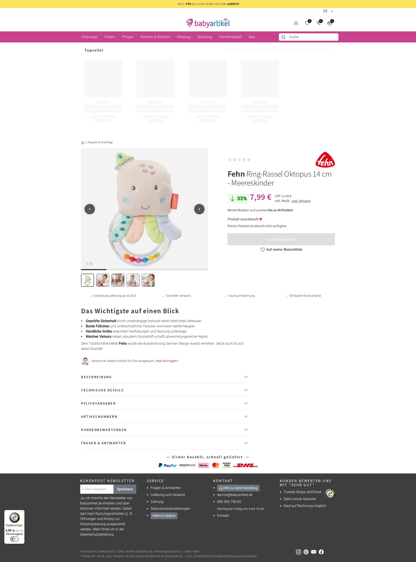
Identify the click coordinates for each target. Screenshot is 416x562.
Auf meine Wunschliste (284, 249)
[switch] (14, 539)
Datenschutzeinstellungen (170, 509)
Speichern (125, 489)
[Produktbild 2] (102, 280)
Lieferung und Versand (168, 495)
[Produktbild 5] (148, 280)
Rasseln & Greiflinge (100, 142)
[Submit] (284, 37)
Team (196, 551)
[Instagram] (300, 552)
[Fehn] (325, 160)
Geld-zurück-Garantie (300, 499)
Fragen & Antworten (166, 488)
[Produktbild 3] (117, 280)
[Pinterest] (307, 552)
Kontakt (223, 516)
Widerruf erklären (164, 515)
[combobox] (308, 37)
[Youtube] (315, 552)
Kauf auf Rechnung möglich (305, 506)
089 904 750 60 (229, 502)
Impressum (87, 551)
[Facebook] (322, 552)
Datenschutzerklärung (97, 534)
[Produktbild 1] (87, 280)
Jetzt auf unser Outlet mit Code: (208, 4)
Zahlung (157, 502)
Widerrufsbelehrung (139, 551)
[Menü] (21, 512)
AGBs (120, 551)
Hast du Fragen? (167, 361)
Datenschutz (105, 551)
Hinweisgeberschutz (168, 551)
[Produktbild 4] (133, 280)
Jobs (187, 551)
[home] (208, 23)
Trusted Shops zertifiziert (302, 492)
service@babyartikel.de (234, 495)
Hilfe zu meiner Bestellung (240, 488)
